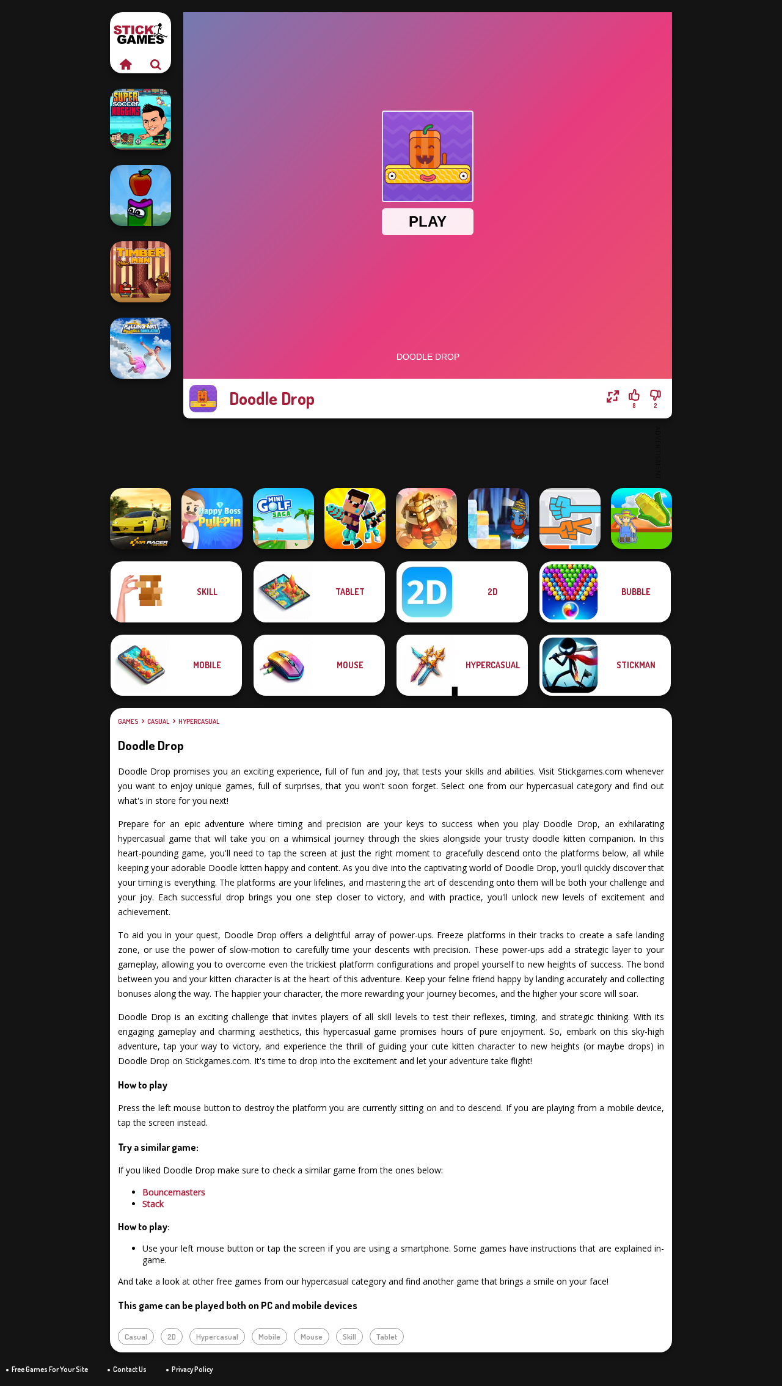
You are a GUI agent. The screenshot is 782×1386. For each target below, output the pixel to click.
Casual (158, 721)
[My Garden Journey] (641, 518)
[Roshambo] (570, 518)
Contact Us (130, 1369)
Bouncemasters (173, 1192)
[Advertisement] (427, 452)
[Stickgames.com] (125, 64)
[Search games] (156, 64)
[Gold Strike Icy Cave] (498, 518)
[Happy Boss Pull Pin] (212, 518)
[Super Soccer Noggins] (140, 119)
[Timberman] (140, 271)
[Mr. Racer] (140, 518)
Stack (153, 1203)
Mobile (269, 1336)
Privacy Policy (192, 1369)
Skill (349, 1336)
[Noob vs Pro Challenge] (355, 518)
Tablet (386, 1336)
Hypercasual (198, 721)
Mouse (312, 1336)
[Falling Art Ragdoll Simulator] (140, 348)
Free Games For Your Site (50, 1369)
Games (128, 721)
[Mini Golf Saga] (283, 518)
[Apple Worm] (140, 195)
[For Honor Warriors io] (426, 518)
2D (171, 1336)
